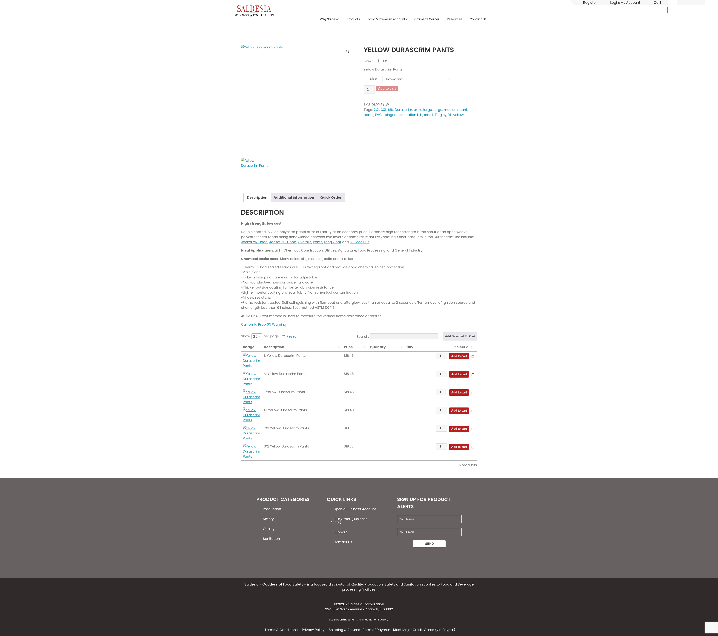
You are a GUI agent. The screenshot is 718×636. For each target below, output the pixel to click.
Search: (362, 336)
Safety (268, 519)
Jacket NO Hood (282, 242)
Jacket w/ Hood (254, 242)
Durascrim (403, 109)
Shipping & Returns (344, 629)
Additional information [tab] (294, 197)
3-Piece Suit (359, 242)
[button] (347, 51)
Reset (291, 336)
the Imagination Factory (372, 619)
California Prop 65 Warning (263, 324)
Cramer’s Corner (426, 19)
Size (373, 78)
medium (451, 109)
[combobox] (256, 336)
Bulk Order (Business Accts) (348, 521)
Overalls (304, 242)
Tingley (441, 114)
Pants (317, 242)
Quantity (378, 347)
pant (463, 109)
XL (450, 114)
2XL (376, 109)
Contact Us (478, 19)
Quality (268, 528)
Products (353, 19)
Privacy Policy (313, 629)
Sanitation (271, 538)
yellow (458, 114)
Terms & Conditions (281, 629)
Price (348, 347)
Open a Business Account (354, 509)
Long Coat (332, 242)
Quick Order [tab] (331, 197)
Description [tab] (257, 197)
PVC (378, 114)
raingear (390, 114)
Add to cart (387, 88)
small (428, 114)
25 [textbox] (255, 336)
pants (368, 114)
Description (274, 347)
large (438, 109)
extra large (423, 109)
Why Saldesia (329, 19)
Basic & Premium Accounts (387, 19)
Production (272, 509)
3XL (383, 109)
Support (340, 532)
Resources (454, 19)
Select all (462, 347)
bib (390, 109)
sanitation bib (410, 114)
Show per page (260, 336)
